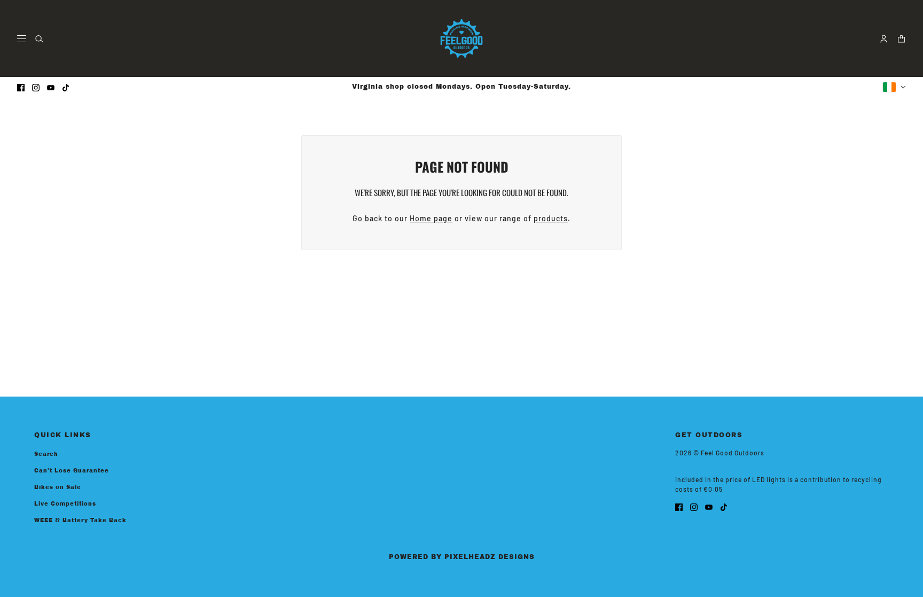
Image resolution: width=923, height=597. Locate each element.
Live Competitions (65, 504)
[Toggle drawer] (21, 38)
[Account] (883, 38)
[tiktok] (66, 87)
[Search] (39, 38)
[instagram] (36, 87)
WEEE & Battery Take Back (80, 520)
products (551, 218)
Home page (431, 218)
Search (46, 454)
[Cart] (901, 38)
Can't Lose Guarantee (71, 471)
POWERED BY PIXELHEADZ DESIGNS (462, 557)
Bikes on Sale (57, 487)
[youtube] (51, 87)
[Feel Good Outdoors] (461, 38)
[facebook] (21, 87)
